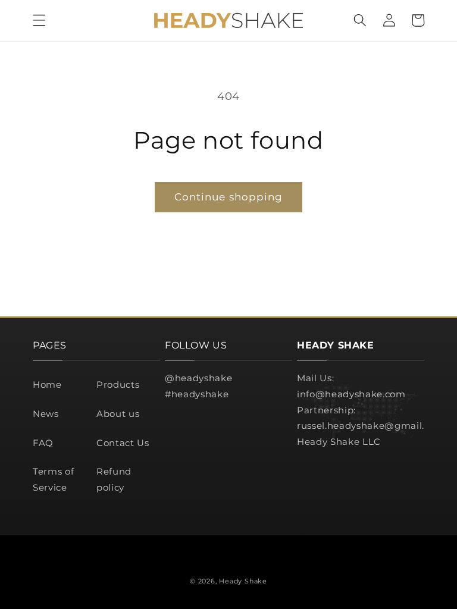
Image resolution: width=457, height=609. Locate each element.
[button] (39, 20)
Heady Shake (243, 581)
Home (47, 384)
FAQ (43, 442)
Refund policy (114, 479)
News (46, 413)
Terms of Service (53, 479)
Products (117, 384)
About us (117, 413)
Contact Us (122, 442)
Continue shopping (228, 197)
